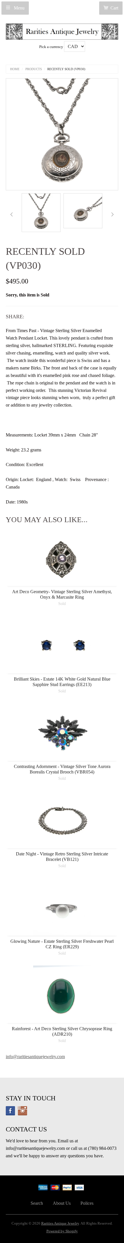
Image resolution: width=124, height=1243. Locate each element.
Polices (86, 1203)
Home (15, 69)
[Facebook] (10, 1110)
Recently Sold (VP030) (66, 69)
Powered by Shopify (62, 1231)
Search (37, 1203)
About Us (62, 1203)
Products (33, 69)
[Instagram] (22, 1110)
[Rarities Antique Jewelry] (62, 30)
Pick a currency (51, 47)
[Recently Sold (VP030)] (41, 212)
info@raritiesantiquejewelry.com (35, 1056)
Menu (19, 7)
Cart (114, 7)
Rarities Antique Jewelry (60, 1223)
